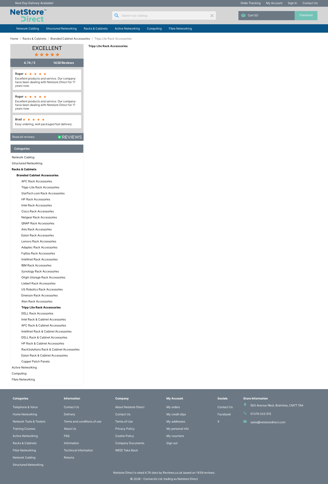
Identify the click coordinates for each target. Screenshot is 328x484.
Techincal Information (78, 450)
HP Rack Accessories (35, 199)
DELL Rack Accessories (37, 313)
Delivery (69, 414)
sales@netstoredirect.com (267, 422)
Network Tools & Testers (29, 421)
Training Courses (24, 428)
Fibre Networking (180, 28)
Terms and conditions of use (82, 421)
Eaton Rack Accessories (37, 235)
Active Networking (127, 28)
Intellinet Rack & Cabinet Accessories (46, 331)
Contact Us (310, 3)
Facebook (224, 414)
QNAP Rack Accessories (37, 223)
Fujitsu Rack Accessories (38, 253)
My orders (173, 407)
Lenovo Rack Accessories (38, 241)
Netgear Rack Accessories (39, 217)
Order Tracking (251, 3)
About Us (70, 428)
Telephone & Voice (25, 407)
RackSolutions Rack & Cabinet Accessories (50, 349)
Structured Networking (61, 28)
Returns (69, 457)
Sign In (292, 3)
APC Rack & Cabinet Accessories (43, 325)
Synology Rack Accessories (40, 271)
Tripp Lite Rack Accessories (41, 307)
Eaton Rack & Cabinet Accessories (44, 355)
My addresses (175, 421)
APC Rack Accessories (36, 181)
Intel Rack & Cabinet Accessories (43, 319)
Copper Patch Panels (35, 361)
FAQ (66, 436)
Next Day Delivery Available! (34, 3)
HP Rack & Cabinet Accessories (42, 343)
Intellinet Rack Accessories (39, 259)
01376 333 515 (260, 414)
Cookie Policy (124, 436)
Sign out (171, 443)
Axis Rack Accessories (36, 229)
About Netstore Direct (129, 407)
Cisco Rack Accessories (37, 211)
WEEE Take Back (126, 450)
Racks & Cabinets (96, 28)
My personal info (177, 428)
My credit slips (176, 414)
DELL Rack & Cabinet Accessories (44, 337)
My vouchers (175, 436)
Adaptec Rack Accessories (39, 247)
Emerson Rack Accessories (39, 295)
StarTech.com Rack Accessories (43, 193)
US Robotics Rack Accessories (42, 289)
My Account (274, 3)
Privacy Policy (125, 428)
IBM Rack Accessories (36, 265)
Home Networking (25, 414)
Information (71, 443)
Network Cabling (27, 28)
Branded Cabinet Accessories (38, 175)
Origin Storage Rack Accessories (43, 277)
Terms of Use (124, 421)
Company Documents (129, 443)
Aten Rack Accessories (36, 301)
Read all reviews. (23, 137)
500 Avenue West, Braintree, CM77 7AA (276, 405)
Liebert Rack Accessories (38, 283)
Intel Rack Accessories (36, 205)
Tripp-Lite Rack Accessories (40, 187)
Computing (154, 28)
